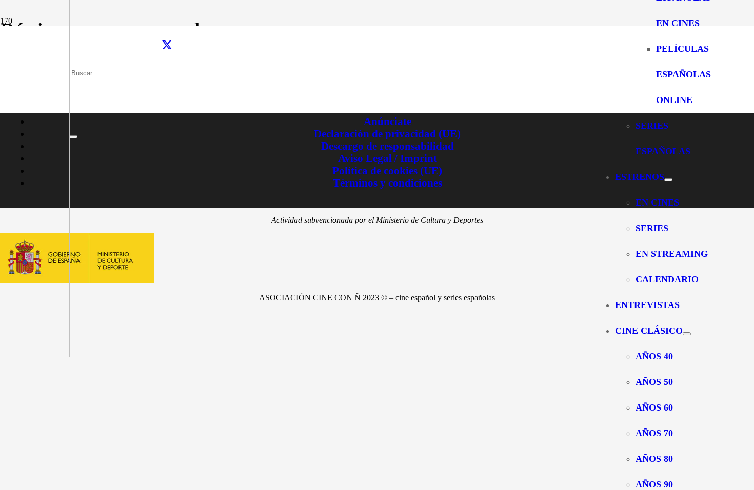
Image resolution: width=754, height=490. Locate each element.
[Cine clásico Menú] (687, 333)
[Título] (331, 354)
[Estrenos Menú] (668, 179)
